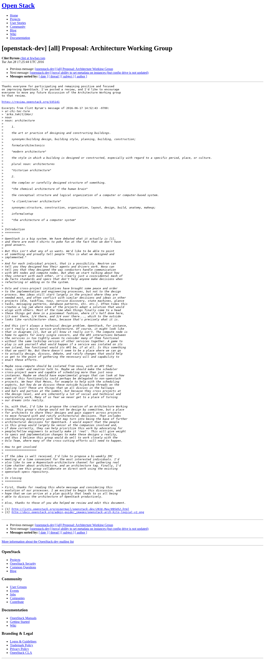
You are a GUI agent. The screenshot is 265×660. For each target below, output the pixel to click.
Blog (13, 30)
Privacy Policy (19, 649)
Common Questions (23, 567)
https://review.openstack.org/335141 (31, 101)
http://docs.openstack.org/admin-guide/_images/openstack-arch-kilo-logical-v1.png (78, 512)
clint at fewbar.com (32, 58)
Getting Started (20, 622)
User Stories (18, 23)
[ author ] (81, 76)
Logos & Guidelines (23, 641)
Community (17, 26)
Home (14, 15)
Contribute (17, 602)
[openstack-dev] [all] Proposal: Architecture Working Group (74, 69)
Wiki (13, 34)
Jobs (13, 594)
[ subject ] (67, 76)
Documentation (20, 38)
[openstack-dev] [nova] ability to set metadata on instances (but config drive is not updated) (89, 72)
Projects (15, 19)
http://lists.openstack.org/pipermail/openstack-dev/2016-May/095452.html (70, 509)
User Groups (18, 587)
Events (14, 590)
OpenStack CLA (21, 652)
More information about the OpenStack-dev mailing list (38, 541)
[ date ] (43, 76)
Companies (17, 598)
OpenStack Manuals (23, 618)
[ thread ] (54, 76)
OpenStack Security (23, 563)
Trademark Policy (21, 645)
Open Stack (18, 5)
